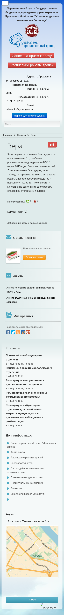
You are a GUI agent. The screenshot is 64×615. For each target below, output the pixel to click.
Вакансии (16, 488)
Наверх (32, 600)
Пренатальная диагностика (26, 477)
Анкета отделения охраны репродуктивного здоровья (30, 299)
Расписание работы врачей (27, 457)
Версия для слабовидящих (29, 115)
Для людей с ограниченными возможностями (25, 470)
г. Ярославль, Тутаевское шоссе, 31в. (28, 521)
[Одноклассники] (18, 332)
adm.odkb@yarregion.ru (19, 109)
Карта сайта (18, 452)
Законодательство (21, 463)
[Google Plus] (28, 332)
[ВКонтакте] (8, 332)
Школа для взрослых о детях (28, 493)
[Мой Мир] (23, 332)
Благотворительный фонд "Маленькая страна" (31, 445)
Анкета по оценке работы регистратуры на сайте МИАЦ (30, 289)
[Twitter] (13, 332)
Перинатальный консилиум (27, 482)
